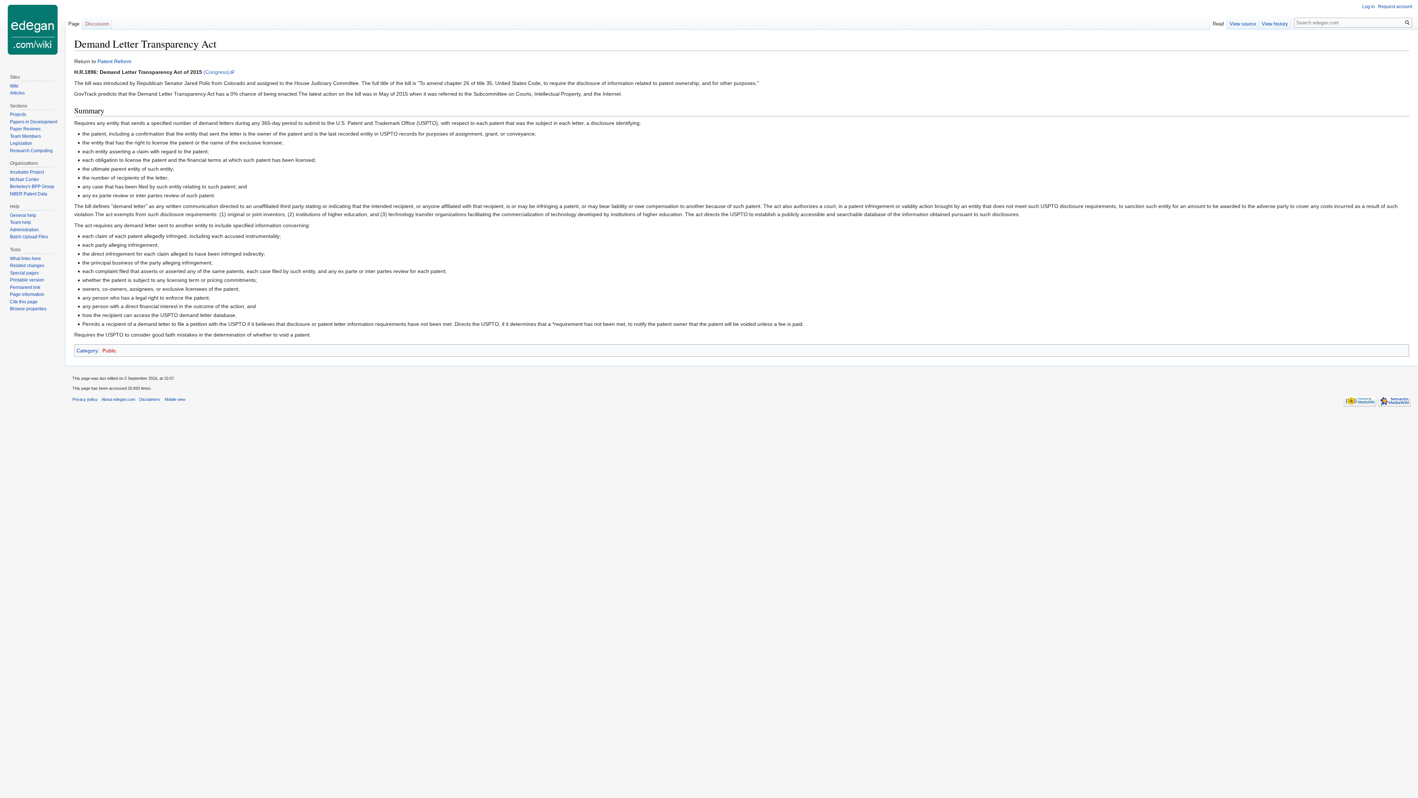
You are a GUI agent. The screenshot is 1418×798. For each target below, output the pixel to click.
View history (1275, 24)
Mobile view (175, 399)
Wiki (14, 86)
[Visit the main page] (32, 29)
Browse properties (28, 308)
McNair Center (24, 179)
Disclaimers (149, 399)
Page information (27, 294)
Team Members (25, 136)
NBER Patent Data (28, 194)
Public (109, 351)
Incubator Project (27, 172)
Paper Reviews (25, 129)
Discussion (97, 24)
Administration (24, 229)
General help (23, 215)
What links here (25, 258)
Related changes (27, 265)
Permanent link (25, 287)
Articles (17, 93)
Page (73, 24)
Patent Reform (114, 61)
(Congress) (216, 72)
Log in (1368, 6)
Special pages (24, 273)
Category (87, 351)
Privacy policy (84, 399)
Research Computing (31, 150)
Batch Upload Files (29, 236)
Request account (1395, 6)
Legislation (21, 143)
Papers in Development (33, 122)
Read (1218, 24)
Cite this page (24, 301)
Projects (18, 114)
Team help (20, 222)
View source (1243, 24)
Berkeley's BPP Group (32, 186)
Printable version (27, 280)
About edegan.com (118, 399)
